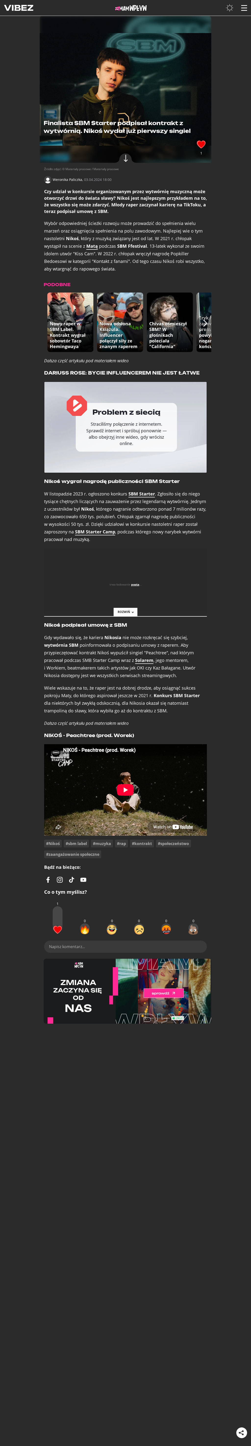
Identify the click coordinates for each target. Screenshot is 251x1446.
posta (135, 584)
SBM (141, 494)
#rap (121, 843)
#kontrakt (142, 843)
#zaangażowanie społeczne (72, 854)
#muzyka (102, 843)
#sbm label (76, 843)
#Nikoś (53, 843)
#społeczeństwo (173, 843)
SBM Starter (95, 532)
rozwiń (124, 612)
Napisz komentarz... (67, 946)
